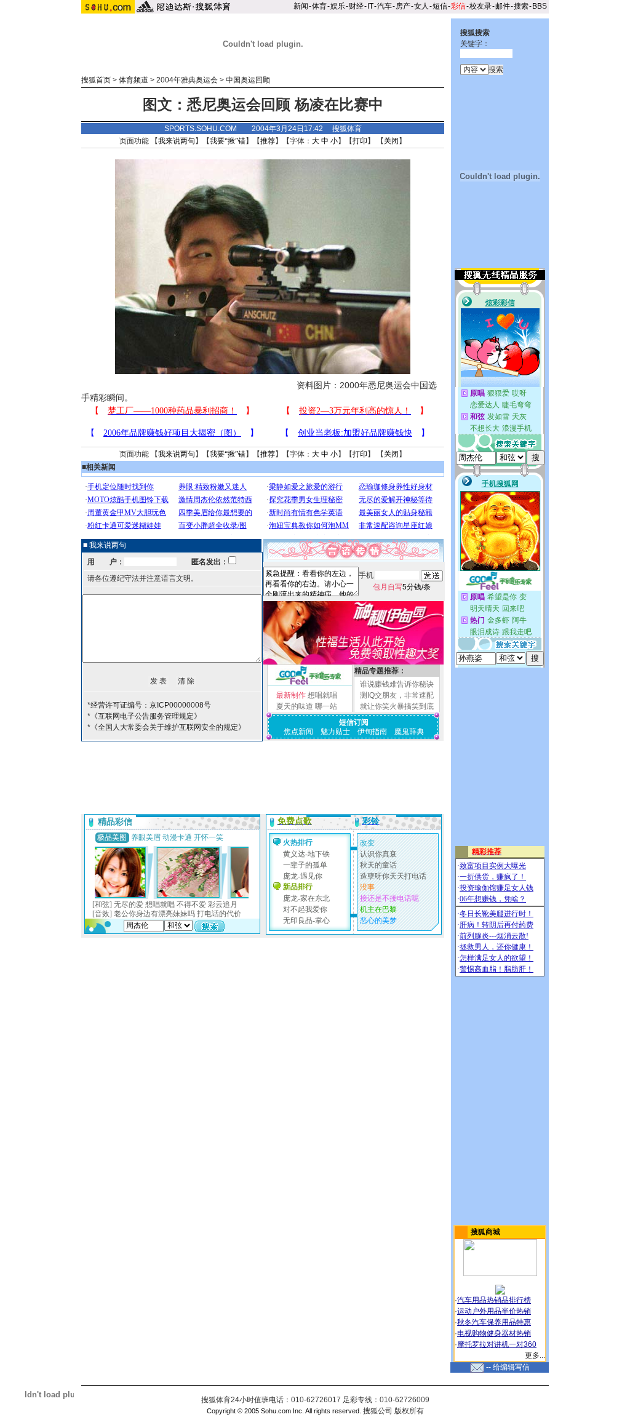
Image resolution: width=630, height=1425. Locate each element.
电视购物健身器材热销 (494, 1333)
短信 (440, 6)
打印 (360, 141)
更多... (535, 1355)
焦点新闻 (298, 731)
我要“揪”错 (227, 141)
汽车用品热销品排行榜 (494, 1300)
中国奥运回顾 (248, 80)
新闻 (300, 6)
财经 (356, 6)
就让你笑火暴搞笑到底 (397, 706)
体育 (319, 6)
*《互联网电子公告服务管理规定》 (144, 716)
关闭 (391, 141)
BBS (539, 6)
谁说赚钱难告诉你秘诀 (397, 684)
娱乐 (337, 6)
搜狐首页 (96, 80)
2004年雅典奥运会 (187, 80)
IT (370, 6)
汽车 (384, 6)
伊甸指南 (372, 731)
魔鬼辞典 (409, 731)
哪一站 (326, 706)
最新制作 (291, 695)
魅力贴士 (335, 731)
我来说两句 (176, 141)
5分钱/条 (402, 587)
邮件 (502, 6)
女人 (421, 6)
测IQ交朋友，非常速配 (397, 695)
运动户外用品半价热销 (494, 1311)
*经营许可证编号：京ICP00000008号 (149, 705)
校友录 (480, 6)
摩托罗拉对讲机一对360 (496, 1344)
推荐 (267, 141)
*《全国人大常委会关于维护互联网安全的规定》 (166, 727)
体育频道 (133, 80)
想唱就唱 (322, 695)
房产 (403, 6)
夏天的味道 (294, 706)
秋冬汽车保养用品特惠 (494, 1322)
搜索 (521, 6)
